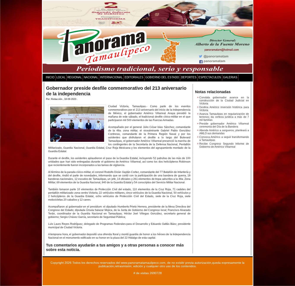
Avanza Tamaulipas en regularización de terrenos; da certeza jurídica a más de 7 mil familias (224, 116)
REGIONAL (74, 77)
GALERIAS (230, 77)
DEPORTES (189, 77)
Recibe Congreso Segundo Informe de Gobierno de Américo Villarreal (224, 145)
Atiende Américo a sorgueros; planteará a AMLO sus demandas (224, 132)
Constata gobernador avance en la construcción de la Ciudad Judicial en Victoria (224, 100)
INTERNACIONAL (111, 77)
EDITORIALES (134, 77)
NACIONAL (91, 77)
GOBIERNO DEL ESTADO (162, 77)
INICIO (50, 77)
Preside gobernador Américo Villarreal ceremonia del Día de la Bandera (224, 125)
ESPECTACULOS (209, 77)
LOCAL (60, 77)
